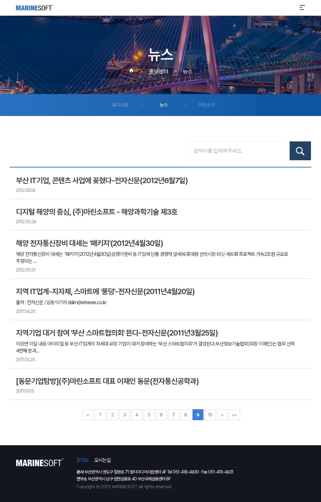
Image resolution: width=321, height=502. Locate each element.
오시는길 (102, 460)
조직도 (82, 460)
